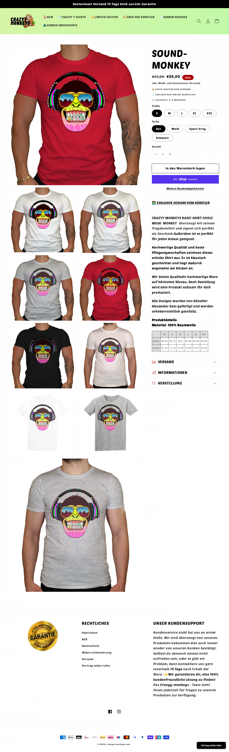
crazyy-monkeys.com (118, 744)
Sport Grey (197, 128)
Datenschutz (91, 646)
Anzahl (156, 146)
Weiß (175, 128)
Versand (87, 659)
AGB (84, 639)
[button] (199, 21)
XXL (209, 113)
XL (194, 113)
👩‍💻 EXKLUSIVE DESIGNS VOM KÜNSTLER (181, 203)
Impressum (90, 632)
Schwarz (162, 138)
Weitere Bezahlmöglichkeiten (185, 188)
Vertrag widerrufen (96, 665)
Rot (158, 128)
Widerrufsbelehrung (97, 652)
